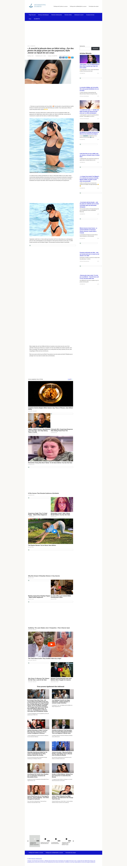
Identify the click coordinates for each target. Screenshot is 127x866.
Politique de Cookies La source (61, 6)
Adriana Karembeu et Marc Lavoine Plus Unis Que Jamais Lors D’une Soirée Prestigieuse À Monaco (37, 732)
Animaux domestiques (43, 14)
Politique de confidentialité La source (78, 6)
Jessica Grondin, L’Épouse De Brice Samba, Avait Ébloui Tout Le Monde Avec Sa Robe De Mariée (62, 754)
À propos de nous (90, 14)
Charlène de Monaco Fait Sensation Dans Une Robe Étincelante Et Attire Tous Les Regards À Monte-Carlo (62, 732)
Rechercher (82, 46)
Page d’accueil (32, 14)
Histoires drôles (68, 14)
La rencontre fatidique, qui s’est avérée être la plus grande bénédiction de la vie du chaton (89, 89)
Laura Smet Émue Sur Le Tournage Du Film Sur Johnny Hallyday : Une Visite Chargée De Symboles (38, 797)
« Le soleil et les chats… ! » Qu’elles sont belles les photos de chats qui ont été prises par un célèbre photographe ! (89, 111)
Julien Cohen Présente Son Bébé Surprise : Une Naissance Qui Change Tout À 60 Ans (62, 797)
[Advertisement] (63, 32)
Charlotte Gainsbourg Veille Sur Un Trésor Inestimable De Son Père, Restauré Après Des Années (37, 754)
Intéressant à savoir (78, 14)
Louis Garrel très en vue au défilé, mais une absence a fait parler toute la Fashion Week (89, 155)
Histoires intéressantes (56, 14)
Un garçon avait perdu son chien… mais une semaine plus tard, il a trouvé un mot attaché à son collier (89, 254)
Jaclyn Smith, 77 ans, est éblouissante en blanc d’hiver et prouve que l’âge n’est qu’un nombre (89, 66)
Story (30, 18)
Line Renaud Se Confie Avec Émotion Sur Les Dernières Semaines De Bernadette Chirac (37, 775)
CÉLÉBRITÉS (37, 18)
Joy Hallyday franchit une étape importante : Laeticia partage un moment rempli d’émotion (61, 701)
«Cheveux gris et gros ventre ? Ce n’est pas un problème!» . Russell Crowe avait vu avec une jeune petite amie (89, 277)
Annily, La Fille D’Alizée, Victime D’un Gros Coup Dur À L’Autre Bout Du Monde (62, 775)
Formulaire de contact (93, 6)
